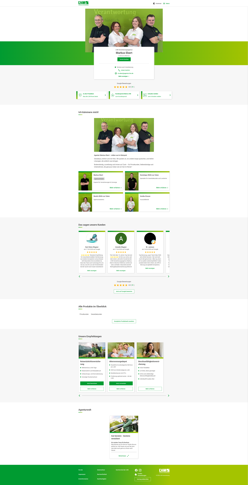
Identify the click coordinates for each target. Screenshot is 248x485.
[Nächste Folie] (169, 276)
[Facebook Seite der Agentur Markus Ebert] (136, 470)
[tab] (84, 314)
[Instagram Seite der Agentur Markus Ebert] (140, 470)
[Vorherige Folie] (79, 276)
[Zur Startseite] (83, 3)
